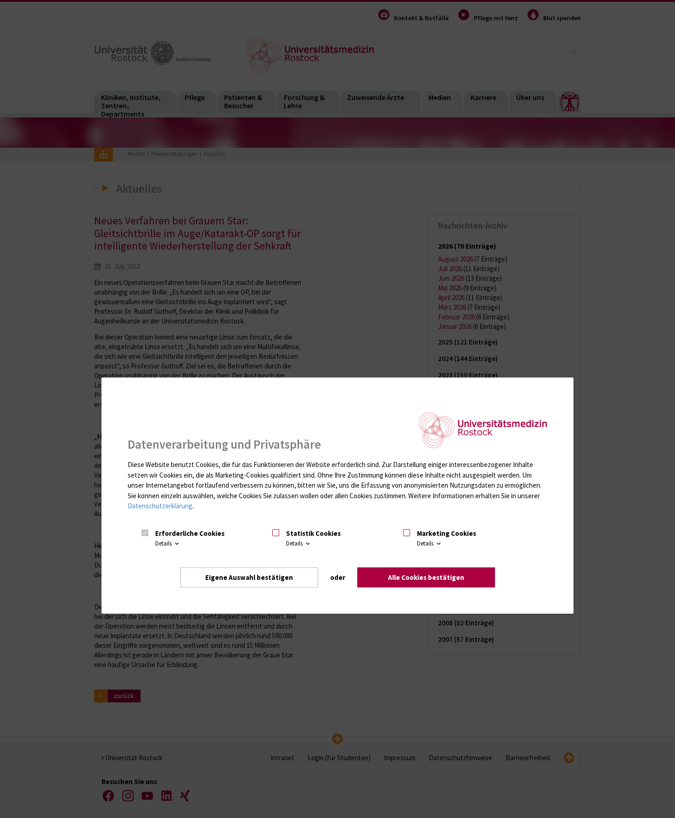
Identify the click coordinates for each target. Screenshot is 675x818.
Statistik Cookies (313, 533)
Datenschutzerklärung (160, 505)
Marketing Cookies (446, 533)
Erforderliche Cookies (190, 533)
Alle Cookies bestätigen (426, 577)
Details (164, 543)
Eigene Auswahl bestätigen (249, 577)
